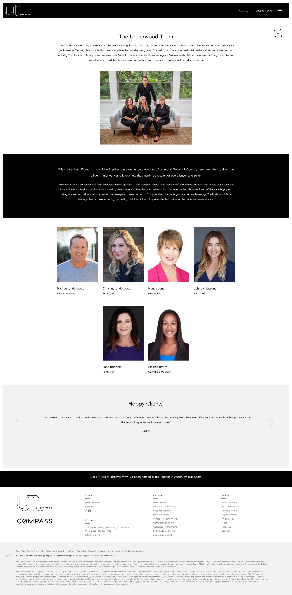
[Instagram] (89, 511)
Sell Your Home (229, 510)
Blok (113, 555)
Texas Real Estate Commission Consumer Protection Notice (44, 551)
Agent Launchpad (162, 535)
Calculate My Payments (165, 527)
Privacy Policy (78, 555)
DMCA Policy (92, 555)
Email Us (89, 506)
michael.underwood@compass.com (229, 574)
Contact (225, 531)
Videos (224, 523)
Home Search (160, 502)
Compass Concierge (163, 523)
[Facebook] (86, 511)
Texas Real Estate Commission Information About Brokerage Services (110, 551)
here (102, 477)
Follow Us (226, 527)
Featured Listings (162, 510)
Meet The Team (229, 502)
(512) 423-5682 (264, 11)
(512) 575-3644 (92, 535)
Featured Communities (164, 506)
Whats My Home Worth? (166, 519)
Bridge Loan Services (164, 531)
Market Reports (161, 514)
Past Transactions (230, 506)
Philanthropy (227, 519)
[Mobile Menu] (279, 10)
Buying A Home (229, 514)
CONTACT (244, 11)
